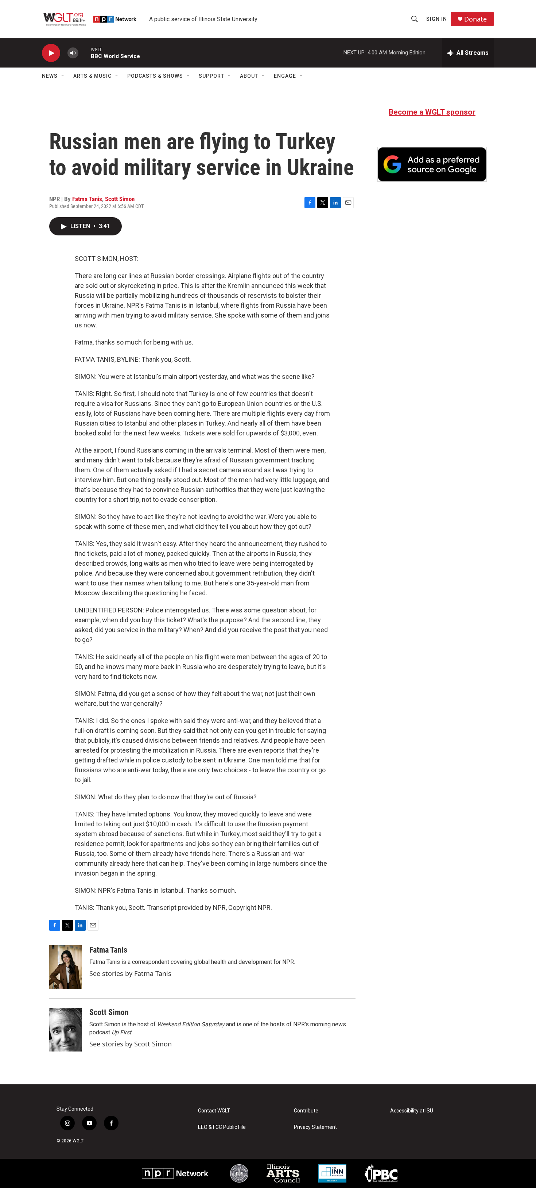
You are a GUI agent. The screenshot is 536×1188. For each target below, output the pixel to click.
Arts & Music (92, 76)
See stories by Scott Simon (130, 1043)
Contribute (306, 1111)
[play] (51, 53)
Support (211, 76)
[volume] (73, 53)
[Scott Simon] (65, 1029)
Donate (475, 19)
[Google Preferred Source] (432, 164)
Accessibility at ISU (411, 1111)
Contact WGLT (214, 1111)
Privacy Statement (315, 1127)
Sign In (436, 19)
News (50, 76)
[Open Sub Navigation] (63, 76)
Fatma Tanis (87, 199)
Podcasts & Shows (155, 76)
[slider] (84, 53)
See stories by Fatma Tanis (130, 973)
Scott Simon (120, 199)
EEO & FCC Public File (222, 1127)
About (249, 76)
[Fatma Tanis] (65, 967)
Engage (285, 76)
